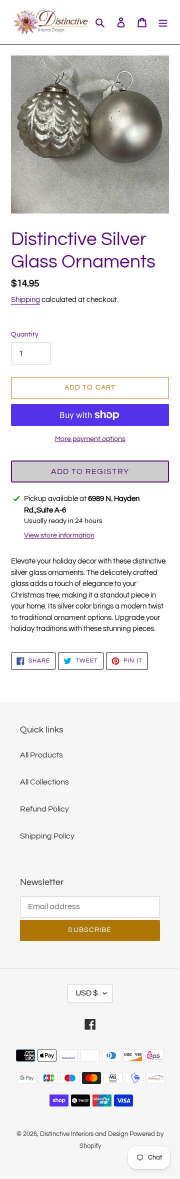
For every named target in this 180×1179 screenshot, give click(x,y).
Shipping (25, 300)
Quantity (24, 334)
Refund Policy (44, 809)
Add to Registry (90, 472)
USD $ (87, 993)
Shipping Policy (47, 836)
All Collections (44, 782)
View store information (59, 535)
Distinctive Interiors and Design (84, 1134)
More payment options (90, 439)
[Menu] (163, 22)
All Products (41, 755)
